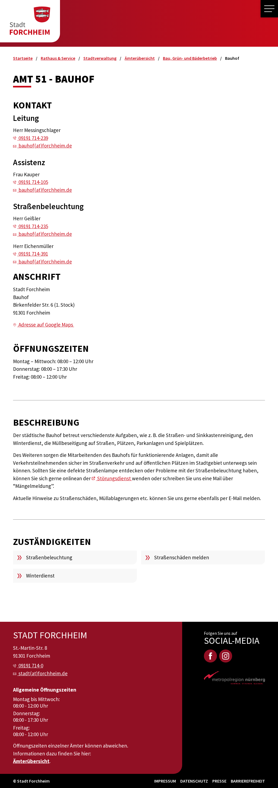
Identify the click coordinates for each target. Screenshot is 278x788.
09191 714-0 (30, 665)
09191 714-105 (33, 182)
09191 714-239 (33, 138)
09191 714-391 (33, 253)
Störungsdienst (114, 478)
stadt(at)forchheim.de (43, 673)
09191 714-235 (33, 226)
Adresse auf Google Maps (46, 324)
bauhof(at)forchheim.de (45, 145)
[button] (269, 8)
